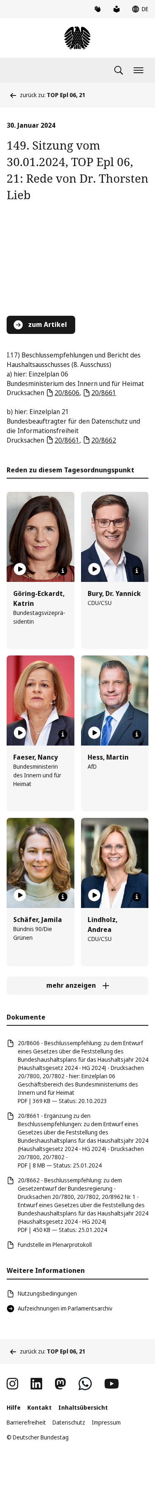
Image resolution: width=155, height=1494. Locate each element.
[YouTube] (111, 1383)
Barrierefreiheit (26, 1422)
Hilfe (14, 1407)
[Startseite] (77, 38)
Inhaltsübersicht (83, 1407)
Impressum (106, 1422)
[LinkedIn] (36, 1383)
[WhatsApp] (85, 1383)
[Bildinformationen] (63, 571)
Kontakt (39, 1407)
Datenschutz (68, 1422)
